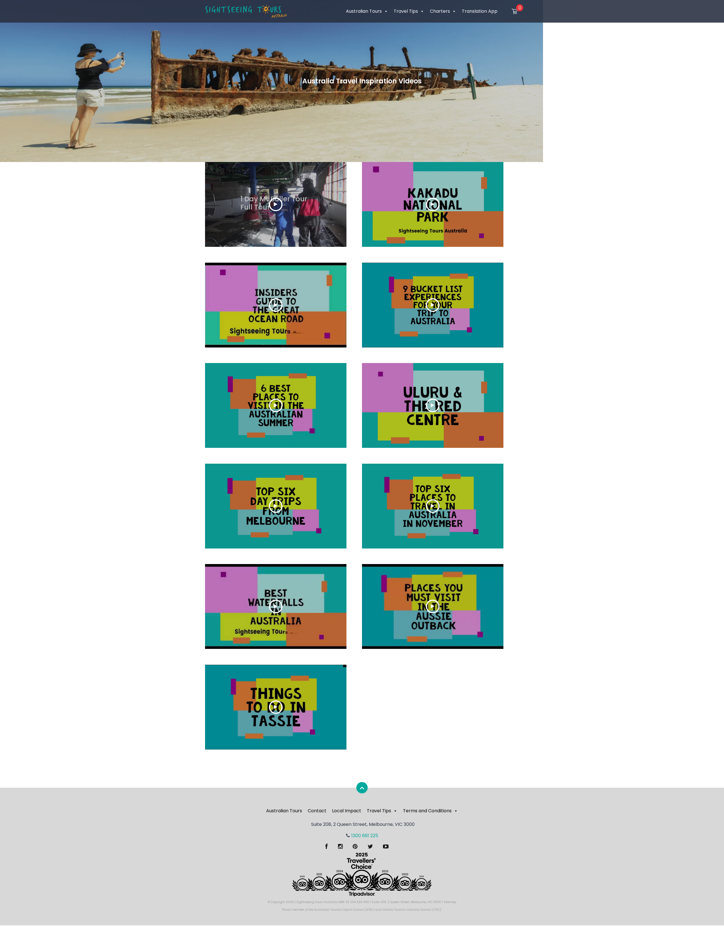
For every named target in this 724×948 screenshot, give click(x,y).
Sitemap (449, 902)
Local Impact (346, 810)
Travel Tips (406, 11)
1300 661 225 (364, 835)
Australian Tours (364, 11)
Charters (440, 11)
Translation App (479, 11)
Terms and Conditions (427, 810)
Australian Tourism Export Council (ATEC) (344, 910)
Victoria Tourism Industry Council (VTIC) (411, 910)
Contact (317, 810)
